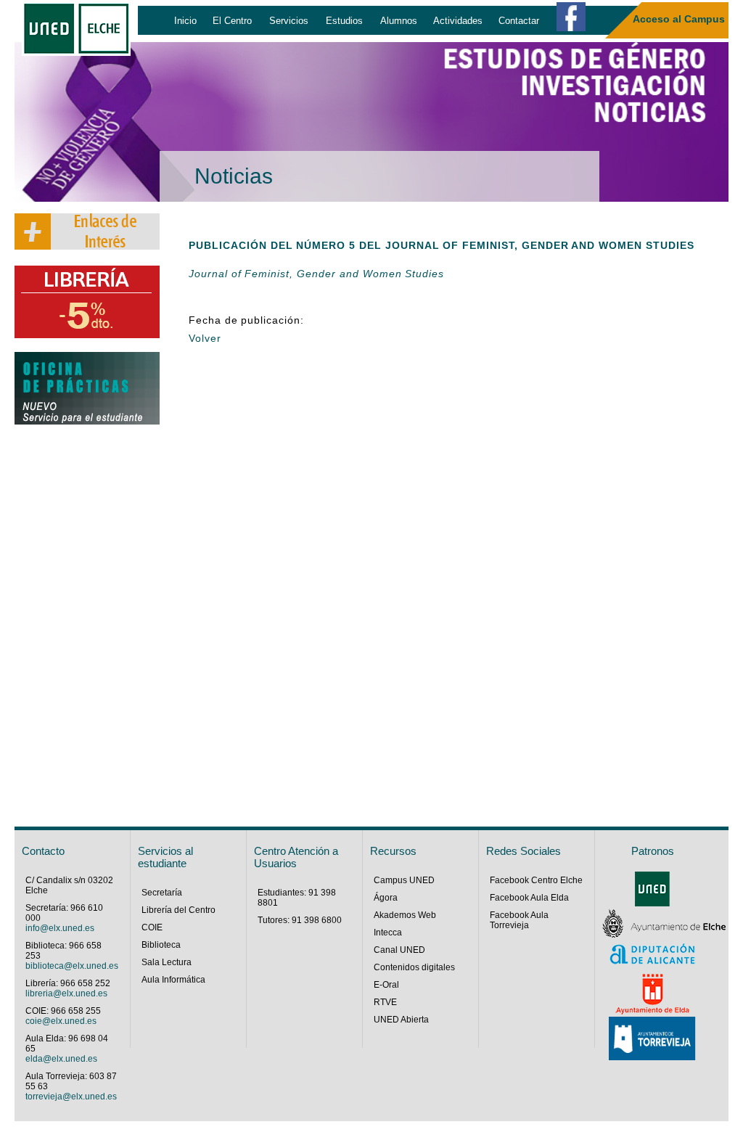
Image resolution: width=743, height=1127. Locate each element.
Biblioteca (161, 945)
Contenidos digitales (414, 967)
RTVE (385, 1002)
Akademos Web (405, 915)
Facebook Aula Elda (529, 898)
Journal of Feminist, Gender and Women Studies (316, 273)
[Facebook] (571, 16)
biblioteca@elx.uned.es (71, 966)
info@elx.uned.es (59, 928)
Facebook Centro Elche (536, 880)
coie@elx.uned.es (61, 1021)
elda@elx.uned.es (61, 1059)
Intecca (388, 932)
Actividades (458, 20)
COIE (152, 927)
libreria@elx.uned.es (66, 993)
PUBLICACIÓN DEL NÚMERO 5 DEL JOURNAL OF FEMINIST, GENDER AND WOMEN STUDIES (441, 245)
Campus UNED (404, 880)
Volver (205, 338)
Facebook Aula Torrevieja (519, 920)
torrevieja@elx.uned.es (71, 1096)
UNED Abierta (401, 1020)
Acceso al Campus (679, 19)
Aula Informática (173, 980)
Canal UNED (399, 950)
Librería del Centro (178, 910)
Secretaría (161, 893)
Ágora (386, 898)
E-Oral (386, 985)
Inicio (185, 20)
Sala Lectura (166, 962)
